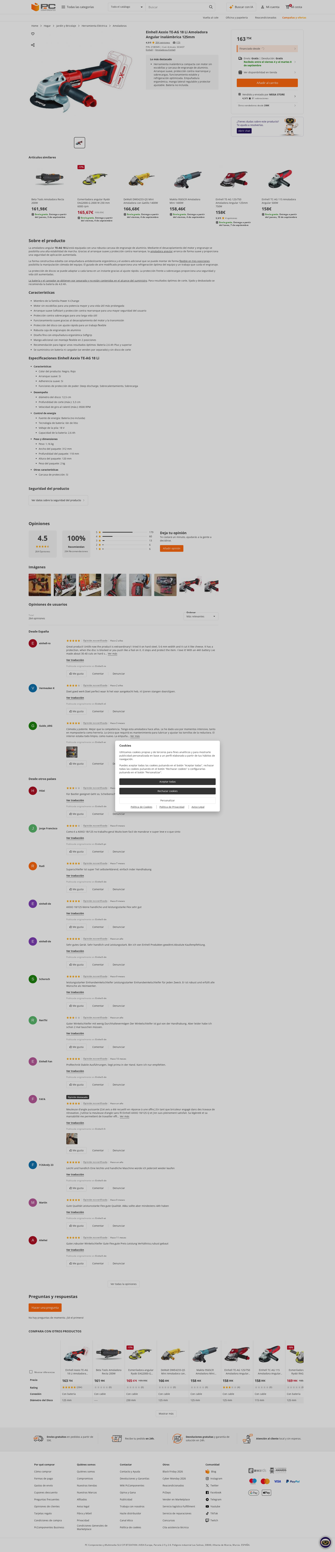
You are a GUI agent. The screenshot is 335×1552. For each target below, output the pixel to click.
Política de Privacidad (171, 807)
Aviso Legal (198, 807)
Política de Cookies (141, 807)
